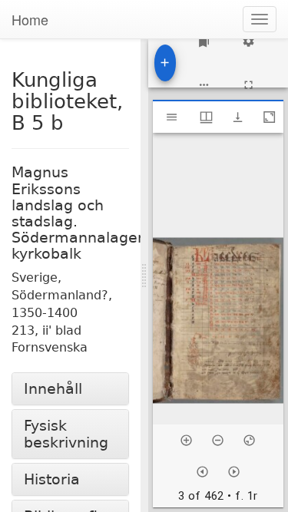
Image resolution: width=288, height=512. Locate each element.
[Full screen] (248, 85)
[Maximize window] (269, 117)
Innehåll (53, 389)
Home (30, 19)
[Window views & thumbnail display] (206, 117)
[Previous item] (202, 471)
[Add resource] (165, 63)
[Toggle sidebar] (171, 117)
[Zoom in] (186, 440)
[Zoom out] (217, 440)
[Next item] (234, 471)
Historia (52, 479)
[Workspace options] (204, 85)
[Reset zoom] (249, 440)
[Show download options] (237, 117)
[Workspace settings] (248, 41)
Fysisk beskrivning (66, 434)
